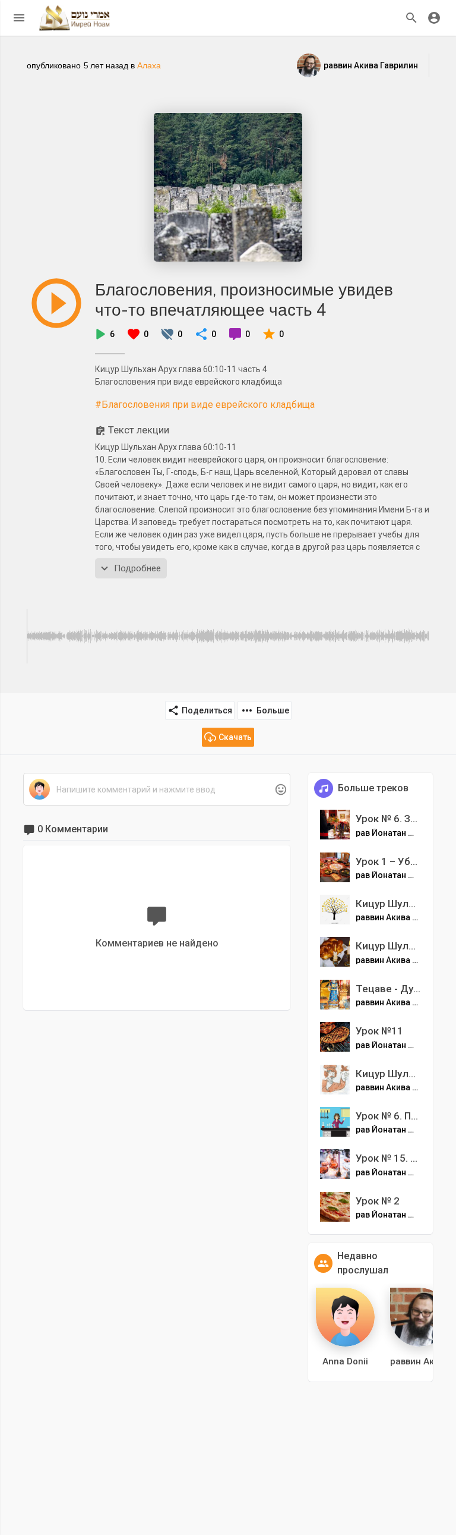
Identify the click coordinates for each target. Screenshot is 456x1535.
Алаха (149, 65)
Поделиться (207, 710)
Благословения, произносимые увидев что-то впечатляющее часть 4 (244, 299)
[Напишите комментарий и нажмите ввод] (156, 789)
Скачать (235, 737)
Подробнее (137, 568)
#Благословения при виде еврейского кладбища (205, 404)
